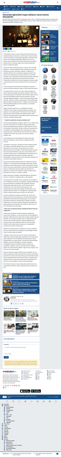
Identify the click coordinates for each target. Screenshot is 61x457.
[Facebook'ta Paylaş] (4, 49)
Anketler (6, 434)
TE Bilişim (56, 396)
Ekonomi (39, 371)
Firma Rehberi (7, 428)
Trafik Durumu (26, 373)
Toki (38, 375)
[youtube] (25, 401)
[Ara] (57, 2)
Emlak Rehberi (40, 372)
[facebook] (7, 401)
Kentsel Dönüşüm (51, 372)
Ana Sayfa (6, 404)
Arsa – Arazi (9, 414)
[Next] (4, 388)
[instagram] (19, 401)
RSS (5, 396)
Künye (38, 379)
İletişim (6, 437)
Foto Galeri (6, 424)
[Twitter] (16, 304)
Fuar (7, 417)
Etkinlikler (8, 416)
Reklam (49, 377)
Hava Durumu (26, 372)
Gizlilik (38, 377)
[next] (50, 401)
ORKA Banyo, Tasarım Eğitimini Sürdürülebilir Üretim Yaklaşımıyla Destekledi (20, 332)
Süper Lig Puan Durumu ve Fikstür (14, 445)
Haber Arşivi (25, 379)
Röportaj (6, 431)
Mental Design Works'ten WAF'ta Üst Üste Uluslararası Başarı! (9, 318)
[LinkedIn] (12, 386)
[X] (6, 386)
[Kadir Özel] (6, 298)
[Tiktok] (17, 386)
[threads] (44, 401)
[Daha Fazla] (11, 49)
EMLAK (6, 6)
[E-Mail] (11, 304)
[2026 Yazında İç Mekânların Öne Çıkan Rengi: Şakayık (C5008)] (33, 313)
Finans (38, 376)
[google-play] (36, 391)
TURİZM (36, 6)
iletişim (49, 379)
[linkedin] (56, 401)
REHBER (43, 6)
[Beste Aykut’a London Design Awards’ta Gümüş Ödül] (9, 326)
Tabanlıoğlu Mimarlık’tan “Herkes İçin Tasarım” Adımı (33, 331)
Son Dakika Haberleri (27, 377)
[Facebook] (14, 304)
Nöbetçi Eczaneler (26, 371)
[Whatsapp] (6, 388)
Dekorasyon (6, 12)
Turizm (49, 375)
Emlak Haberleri (51, 371)
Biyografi (6, 433)
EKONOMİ (13, 6)
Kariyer (49, 376)
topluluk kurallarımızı (15, 361)
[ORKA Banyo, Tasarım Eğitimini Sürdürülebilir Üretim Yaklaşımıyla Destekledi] (21, 326)
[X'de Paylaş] (6, 49)
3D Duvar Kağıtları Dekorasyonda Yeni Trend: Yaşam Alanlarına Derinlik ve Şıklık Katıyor (21, 319)
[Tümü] (56, 27)
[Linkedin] (20, 304)
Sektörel (50, 373)
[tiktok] (38, 401)
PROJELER (29, 6)
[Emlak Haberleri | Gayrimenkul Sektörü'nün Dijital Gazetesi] (31, 3)
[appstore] (25, 391)
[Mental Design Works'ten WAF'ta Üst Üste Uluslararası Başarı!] (9, 313)
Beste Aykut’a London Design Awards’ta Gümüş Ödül (9, 331)
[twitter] (13, 401)
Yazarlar (6, 427)
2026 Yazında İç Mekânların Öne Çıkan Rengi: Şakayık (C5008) (33, 318)
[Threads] (19, 386)
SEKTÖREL (21, 6)
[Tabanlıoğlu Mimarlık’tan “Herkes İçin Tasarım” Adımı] (33, 326)
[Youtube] (22, 304)
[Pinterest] (8, 386)
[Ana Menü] (57, 8)
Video (5, 425)
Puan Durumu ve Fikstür (28, 375)
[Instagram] (18, 304)
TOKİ (23, 9)
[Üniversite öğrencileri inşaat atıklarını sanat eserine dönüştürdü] (21, 36)
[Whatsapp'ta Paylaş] (8, 49)
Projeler (38, 373)
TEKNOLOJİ (7, 9)
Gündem (8, 419)
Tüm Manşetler (26, 376)
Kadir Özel (6, 51)
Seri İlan (6, 430)
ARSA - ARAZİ (16, 9)
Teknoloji (8, 422)
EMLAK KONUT (51, 6)
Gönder (6, 357)
